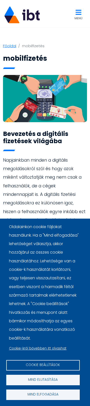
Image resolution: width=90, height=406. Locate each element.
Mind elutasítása (43, 379)
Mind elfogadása (43, 394)
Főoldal (9, 45)
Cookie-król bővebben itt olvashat (37, 348)
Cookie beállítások (43, 365)
